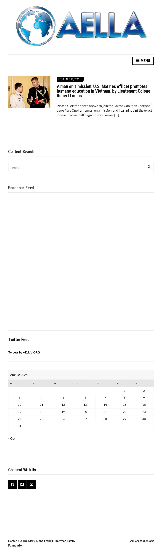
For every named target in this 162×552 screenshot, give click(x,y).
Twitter (22, 484)
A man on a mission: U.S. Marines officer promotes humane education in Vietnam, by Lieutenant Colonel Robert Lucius (104, 91)
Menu (145, 60)
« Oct (11, 438)
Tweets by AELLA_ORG (24, 352)
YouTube (31, 484)
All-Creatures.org (142, 540)
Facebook (12, 484)
